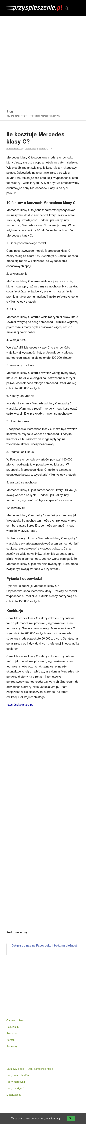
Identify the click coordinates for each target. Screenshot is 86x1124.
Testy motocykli (15, 1081)
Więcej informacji (50, 1118)
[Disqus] (43, 764)
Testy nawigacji (15, 1088)
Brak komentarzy (14, 148)
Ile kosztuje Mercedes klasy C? (35, 137)
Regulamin (12, 1027)
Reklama (11, 1033)
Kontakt (10, 1040)
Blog (9, 111)
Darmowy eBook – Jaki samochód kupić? (30, 1069)
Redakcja (43, 148)
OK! (71, 1118)
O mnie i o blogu (15, 1020)
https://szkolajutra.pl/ (19, 704)
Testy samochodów (17, 1075)
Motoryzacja (30, 148)
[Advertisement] (43, 61)
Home (24, 115)
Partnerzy (12, 1046)
